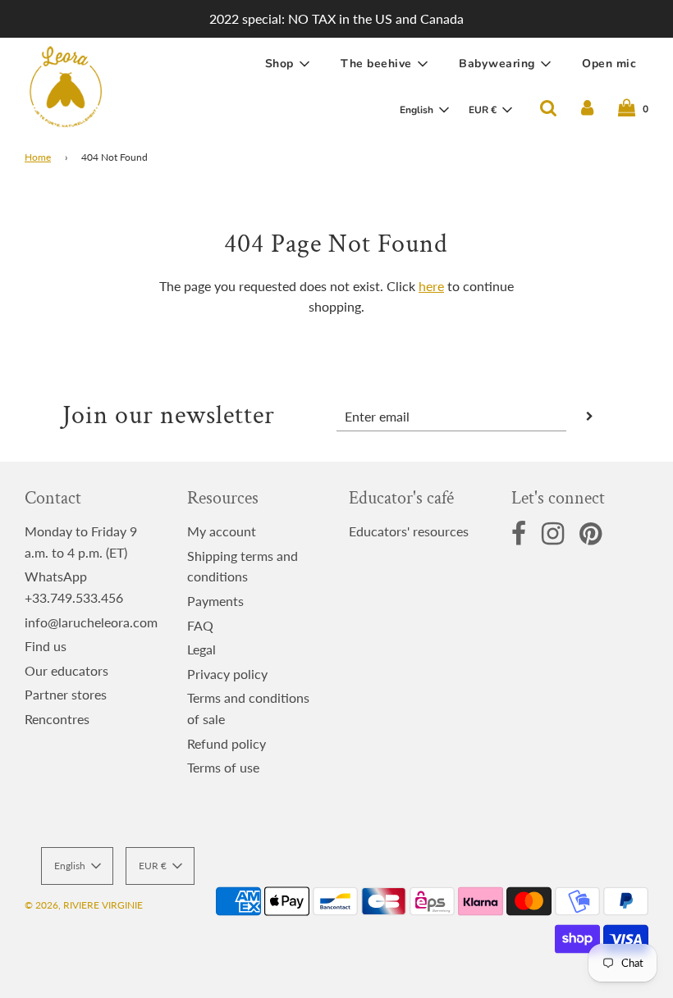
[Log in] (587, 108)
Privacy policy (227, 673)
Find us (45, 646)
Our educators (66, 670)
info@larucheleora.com (91, 622)
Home (38, 157)
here (431, 286)
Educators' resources (409, 531)
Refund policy (226, 743)
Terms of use (223, 767)
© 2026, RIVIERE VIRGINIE (84, 905)
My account (221, 531)
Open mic (609, 63)
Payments (215, 600)
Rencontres (57, 719)
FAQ (200, 625)
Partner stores (66, 694)
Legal (201, 649)
